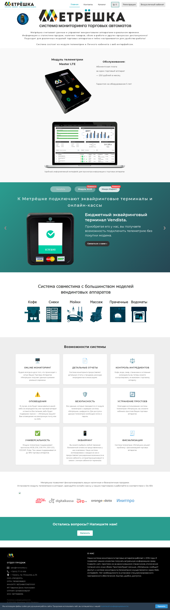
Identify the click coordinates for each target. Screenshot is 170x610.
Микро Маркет (111, 188)
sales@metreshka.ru (19, 568)
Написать (85, 533)
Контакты (88, 4)
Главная (74, 4)
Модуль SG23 (86, 188)
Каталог (102, 4)
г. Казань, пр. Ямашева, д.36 (24, 575)
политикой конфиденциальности (114, 606)
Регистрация (129, 4)
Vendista (60, 189)
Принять (161, 606)
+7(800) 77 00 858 (18, 572)
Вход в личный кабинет (152, 4)
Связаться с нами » (97, 244)
